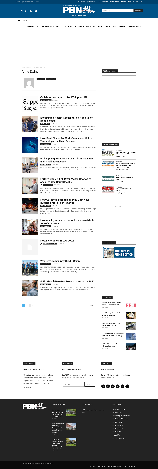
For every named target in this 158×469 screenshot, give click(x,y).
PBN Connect (117, 422)
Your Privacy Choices (114, 466)
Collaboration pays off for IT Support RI (63, 97)
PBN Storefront (117, 425)
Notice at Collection (129, 466)
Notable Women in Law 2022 (57, 240)
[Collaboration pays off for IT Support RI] (30, 104)
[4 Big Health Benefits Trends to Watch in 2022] (30, 288)
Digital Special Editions (49, 243)
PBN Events (116, 432)
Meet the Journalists (119, 438)
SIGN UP (89, 384)
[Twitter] (31, 11)
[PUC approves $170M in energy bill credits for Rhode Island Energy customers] (131, 336)
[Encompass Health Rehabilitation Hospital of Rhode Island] (30, 124)
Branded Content (45, 144)
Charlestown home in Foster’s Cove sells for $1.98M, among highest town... (57, 444)
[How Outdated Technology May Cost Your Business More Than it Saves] (30, 206)
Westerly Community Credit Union (60, 261)
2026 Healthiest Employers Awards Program (126, 153)
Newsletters (116, 412)
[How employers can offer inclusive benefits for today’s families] (30, 227)
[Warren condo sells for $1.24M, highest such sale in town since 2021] (71, 412)
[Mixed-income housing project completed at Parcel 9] (131, 326)
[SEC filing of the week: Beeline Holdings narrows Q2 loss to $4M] (131, 305)
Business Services (46, 100)
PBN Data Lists (117, 428)
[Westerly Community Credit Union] (30, 268)
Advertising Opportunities (121, 416)
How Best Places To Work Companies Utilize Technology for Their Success (66, 140)
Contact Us (116, 435)
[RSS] (118, 386)
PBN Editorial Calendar (120, 419)
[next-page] (45, 305)
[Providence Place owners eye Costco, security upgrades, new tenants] (71, 426)
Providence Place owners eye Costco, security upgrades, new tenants (58, 428)
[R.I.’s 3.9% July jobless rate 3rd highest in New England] (131, 315)
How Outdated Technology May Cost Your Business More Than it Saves (64, 201)
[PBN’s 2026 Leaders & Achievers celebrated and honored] (131, 346)
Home (23, 67)
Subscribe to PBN (118, 409)
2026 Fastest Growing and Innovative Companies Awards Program (125, 165)
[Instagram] (21, 11)
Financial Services (46, 264)
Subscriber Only (47, 185)
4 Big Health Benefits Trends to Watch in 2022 (67, 281)
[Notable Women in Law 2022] (30, 247)
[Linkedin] (26, 11)
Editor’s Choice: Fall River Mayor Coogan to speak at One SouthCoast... (65, 181)
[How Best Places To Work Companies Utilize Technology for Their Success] (30, 145)
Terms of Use (101, 466)
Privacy (92, 466)
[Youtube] (36, 11)
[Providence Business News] (79, 9)
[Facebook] (17, 11)
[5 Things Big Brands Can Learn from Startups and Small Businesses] (30, 165)
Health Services (45, 123)
